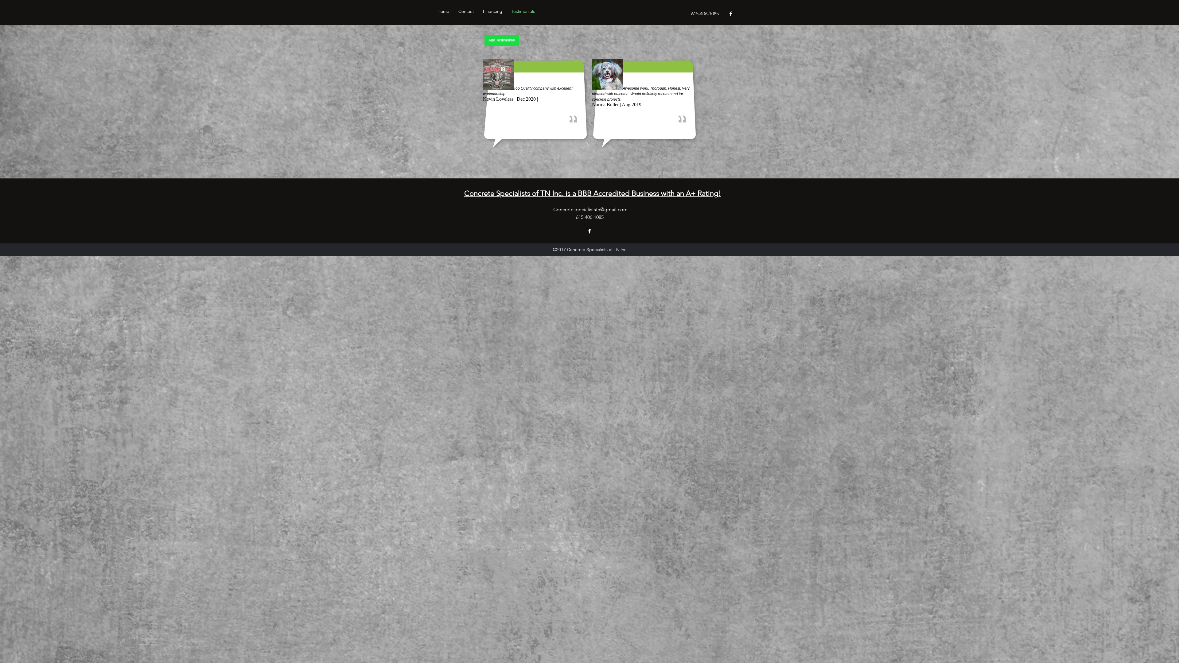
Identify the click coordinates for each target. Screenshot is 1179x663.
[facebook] (731, 14)
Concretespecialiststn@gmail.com (590, 209)
